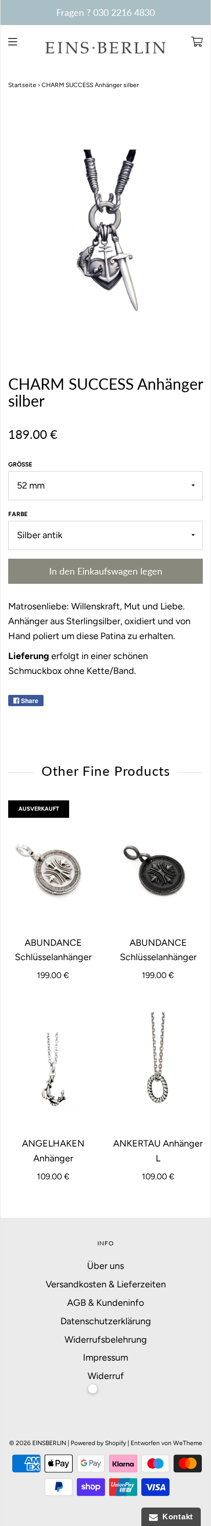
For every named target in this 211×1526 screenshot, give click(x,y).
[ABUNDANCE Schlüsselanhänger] (53, 868)
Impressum (105, 1357)
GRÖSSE (20, 464)
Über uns (105, 1265)
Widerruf (106, 1376)
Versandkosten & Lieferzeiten (106, 1284)
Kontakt (175, 1516)
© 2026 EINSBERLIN (37, 1443)
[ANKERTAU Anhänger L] (158, 1069)
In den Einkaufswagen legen (105, 571)
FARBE (18, 514)
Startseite (22, 85)
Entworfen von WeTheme (166, 1443)
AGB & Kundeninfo (105, 1302)
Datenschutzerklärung (105, 1321)
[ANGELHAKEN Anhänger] (53, 1069)
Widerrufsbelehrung (106, 1339)
